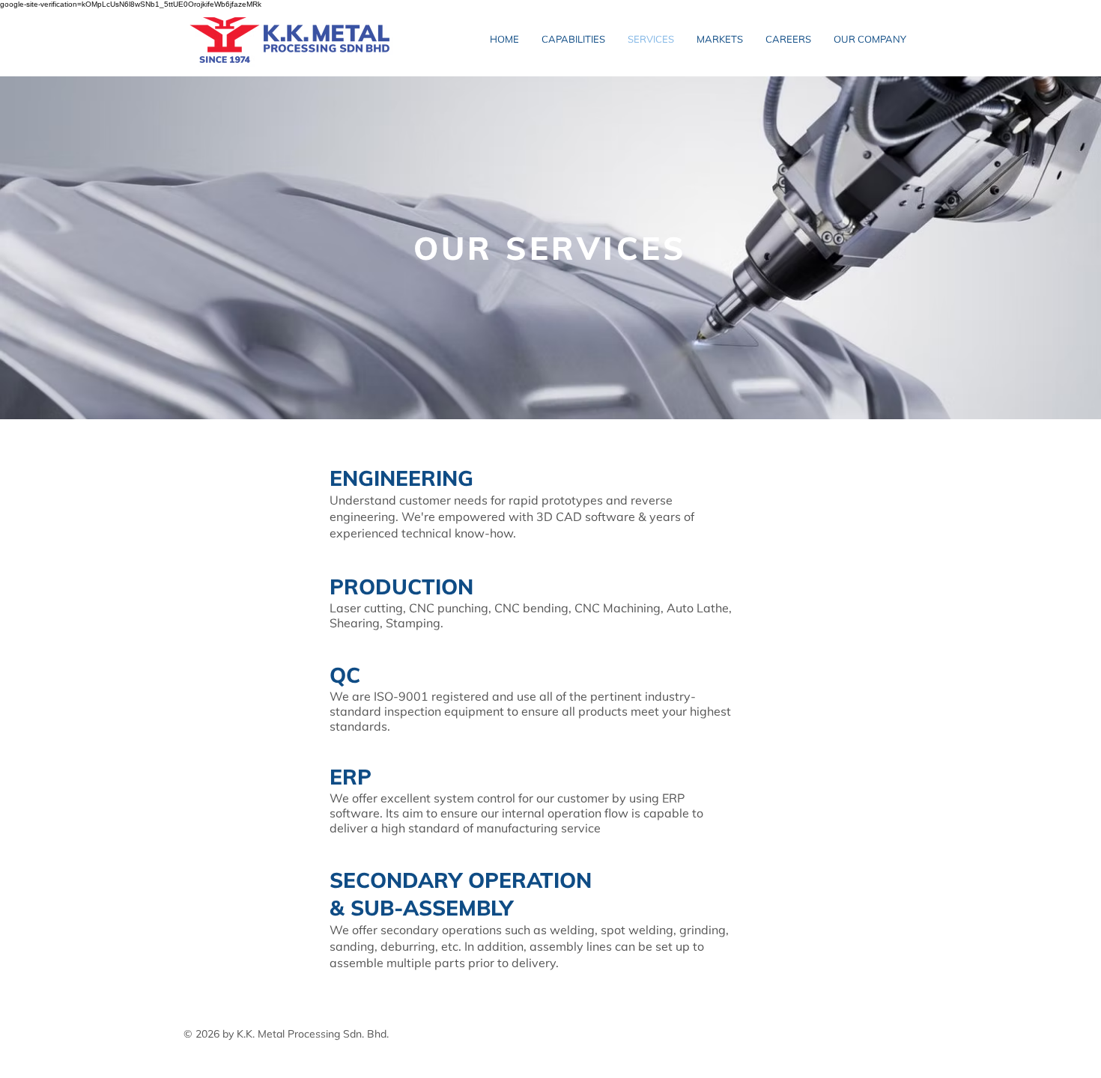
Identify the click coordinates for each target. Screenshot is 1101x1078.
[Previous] (82, 248)
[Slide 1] (551, 389)
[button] (870, 39)
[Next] (1018, 248)
